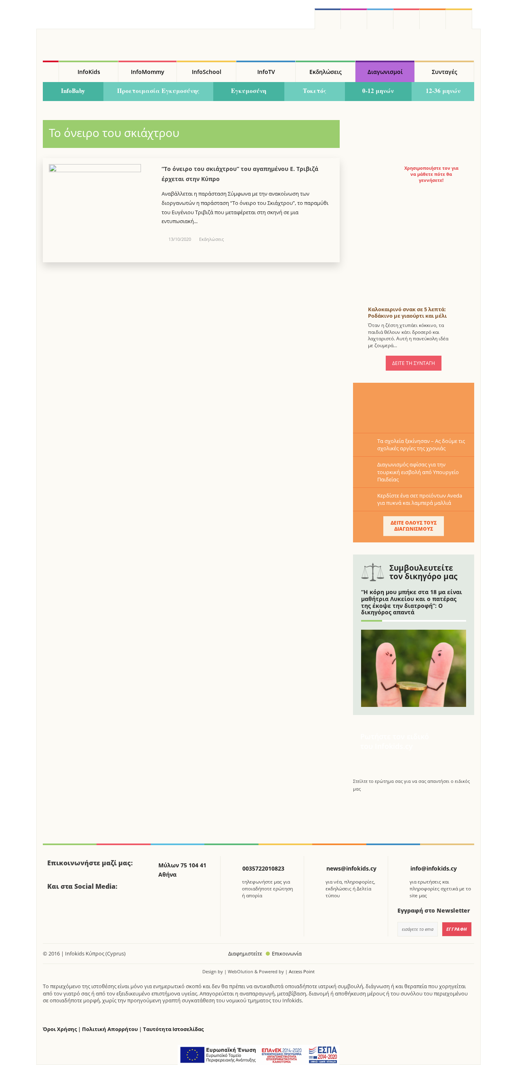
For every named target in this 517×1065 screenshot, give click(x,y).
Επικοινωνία (287, 953)
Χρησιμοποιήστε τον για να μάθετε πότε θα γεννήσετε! (431, 174)
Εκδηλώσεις (325, 72)
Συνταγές (444, 72)
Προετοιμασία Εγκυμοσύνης (158, 90)
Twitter (380, 18)
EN (406, 18)
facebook (328, 18)
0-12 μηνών (378, 90)
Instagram (354, 18)
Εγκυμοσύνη (248, 90)
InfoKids (89, 72)
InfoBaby (73, 90)
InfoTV (266, 72)
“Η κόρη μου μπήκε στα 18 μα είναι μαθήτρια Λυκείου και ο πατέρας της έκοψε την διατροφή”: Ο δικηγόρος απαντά (411, 602)
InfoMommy (147, 72)
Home (51, 71)
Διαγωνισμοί (385, 72)
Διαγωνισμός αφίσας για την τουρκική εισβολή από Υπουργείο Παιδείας (418, 472)
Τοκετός (314, 90)
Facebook (56, 908)
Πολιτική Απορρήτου (110, 1029)
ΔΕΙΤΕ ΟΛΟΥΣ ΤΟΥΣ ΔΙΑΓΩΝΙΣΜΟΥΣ (414, 525)
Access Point (302, 971)
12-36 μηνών (443, 90)
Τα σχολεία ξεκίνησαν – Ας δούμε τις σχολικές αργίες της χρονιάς (421, 444)
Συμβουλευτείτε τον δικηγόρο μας (423, 572)
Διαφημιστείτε (245, 953)
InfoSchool (206, 72)
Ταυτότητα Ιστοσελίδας (173, 1029)
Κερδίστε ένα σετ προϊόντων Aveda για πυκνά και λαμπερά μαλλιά (419, 499)
